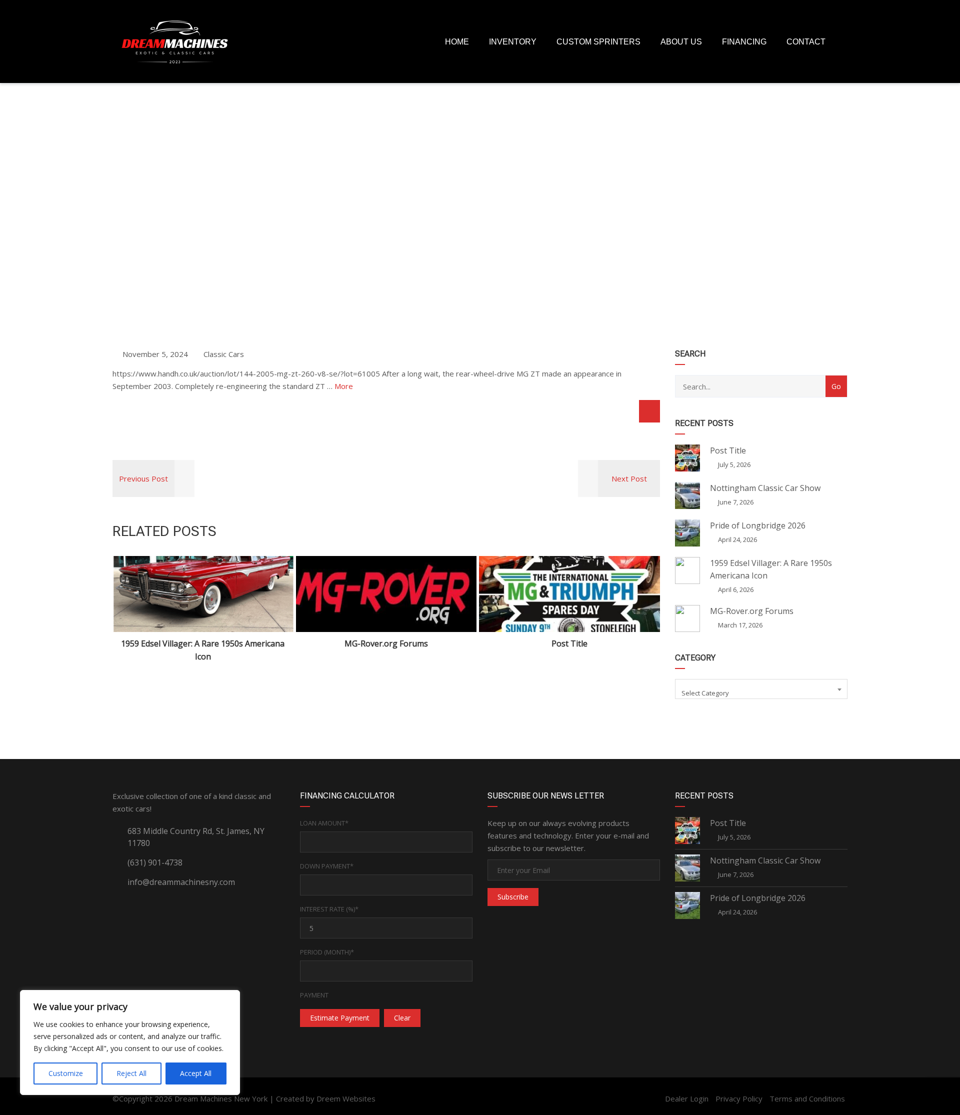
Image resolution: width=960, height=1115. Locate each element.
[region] (130, 1042)
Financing (744, 42)
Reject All (131, 1073)
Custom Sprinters (598, 42)
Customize (65, 1073)
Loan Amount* (324, 823)
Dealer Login (686, 1099)
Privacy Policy (739, 1099)
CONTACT (806, 42)
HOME (457, 42)
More (343, 386)
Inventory (512, 42)
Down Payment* (327, 866)
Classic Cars (224, 354)
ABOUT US (681, 42)
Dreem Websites (346, 1099)
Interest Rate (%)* (329, 909)
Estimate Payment (340, 1017)
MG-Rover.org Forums (386, 643)
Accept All (196, 1073)
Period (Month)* (327, 952)
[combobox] (761, 689)
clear (402, 1017)
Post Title (570, 643)
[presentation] (135, 609)
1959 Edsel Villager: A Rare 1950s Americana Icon (202, 650)
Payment (314, 995)
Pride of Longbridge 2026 (758, 525)
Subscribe (513, 897)
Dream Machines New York (221, 1099)
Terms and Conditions (807, 1099)
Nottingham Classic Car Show (765, 488)
